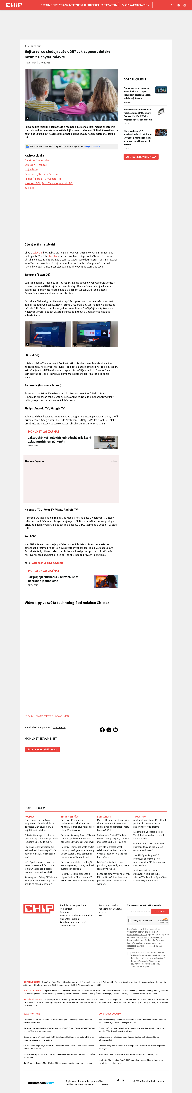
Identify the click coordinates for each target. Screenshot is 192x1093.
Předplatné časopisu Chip (73, 905)
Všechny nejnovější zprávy (42, 749)
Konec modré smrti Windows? (154, 999)
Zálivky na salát (161, 991)
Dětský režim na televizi (38, 160)
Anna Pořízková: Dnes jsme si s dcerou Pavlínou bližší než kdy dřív (128, 1054)
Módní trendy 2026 (66, 985)
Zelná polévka (48, 994)
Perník (84, 994)
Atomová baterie (70, 1002)
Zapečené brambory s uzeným (143, 994)
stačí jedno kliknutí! (91, 146)
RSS (100, 915)
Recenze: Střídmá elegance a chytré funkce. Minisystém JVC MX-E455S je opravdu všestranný (77, 877)
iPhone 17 (132, 1002)
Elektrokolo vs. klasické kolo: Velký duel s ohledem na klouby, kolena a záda (149, 835)
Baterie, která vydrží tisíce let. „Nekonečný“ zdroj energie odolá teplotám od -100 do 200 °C (41, 838)
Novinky (45, 5)
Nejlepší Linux (31, 1005)
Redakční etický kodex (110, 908)
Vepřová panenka (52, 991)
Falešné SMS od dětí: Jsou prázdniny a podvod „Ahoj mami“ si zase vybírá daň (113, 865)
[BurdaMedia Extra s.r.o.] (38, 908)
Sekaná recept (72, 994)
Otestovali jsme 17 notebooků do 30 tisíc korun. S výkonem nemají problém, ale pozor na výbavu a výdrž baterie (138, 138)
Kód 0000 (30, 188)
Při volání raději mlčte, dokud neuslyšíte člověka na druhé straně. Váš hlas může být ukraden (59, 1055)
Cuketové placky (32, 994)
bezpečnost (104, 816)
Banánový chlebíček (111, 991)
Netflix (53, 256)
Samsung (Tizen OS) (36, 164)
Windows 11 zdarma (34, 1002)
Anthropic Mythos (53, 1002)
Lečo (91, 994)
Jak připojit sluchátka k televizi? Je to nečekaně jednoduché (53, 579)
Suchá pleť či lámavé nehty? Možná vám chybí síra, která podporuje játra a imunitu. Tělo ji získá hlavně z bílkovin (132, 1029)
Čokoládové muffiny (91, 991)
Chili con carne (128, 991)
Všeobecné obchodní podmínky (76, 915)
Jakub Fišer (30, 62)
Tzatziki (60, 994)
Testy (54, 5)
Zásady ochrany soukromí (73, 922)
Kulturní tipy (161, 982)
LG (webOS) (31, 169)
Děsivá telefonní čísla (51, 982)
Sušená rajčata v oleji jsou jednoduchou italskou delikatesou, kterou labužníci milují (129, 1038)
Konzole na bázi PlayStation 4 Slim (95, 1002)
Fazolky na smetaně (71, 991)
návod (58, 716)
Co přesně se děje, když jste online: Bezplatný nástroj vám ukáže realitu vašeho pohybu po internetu (58, 1047)
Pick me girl (107, 982)
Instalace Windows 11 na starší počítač (104, 999)
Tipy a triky (110, 5)
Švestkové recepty (104, 994)
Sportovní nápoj (144, 991)
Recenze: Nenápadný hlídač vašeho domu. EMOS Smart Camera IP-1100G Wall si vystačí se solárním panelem (138, 114)
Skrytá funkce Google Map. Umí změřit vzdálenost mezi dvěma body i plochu (57, 1063)
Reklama (64, 912)
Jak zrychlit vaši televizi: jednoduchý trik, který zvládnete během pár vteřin (59, 439)
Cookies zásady (67, 925)
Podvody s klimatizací (158, 1002)
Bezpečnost (76, 5)
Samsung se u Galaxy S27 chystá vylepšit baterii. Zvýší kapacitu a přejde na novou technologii (41, 880)
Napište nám (59, 727)
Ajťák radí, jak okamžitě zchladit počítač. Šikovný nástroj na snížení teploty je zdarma (149, 823)
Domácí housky (121, 994)
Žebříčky (63, 5)
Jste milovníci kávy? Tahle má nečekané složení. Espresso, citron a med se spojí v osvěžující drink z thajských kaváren (132, 1021)
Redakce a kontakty (108, 905)
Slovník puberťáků (71, 982)
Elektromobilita (93, 5)
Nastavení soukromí (70, 919)
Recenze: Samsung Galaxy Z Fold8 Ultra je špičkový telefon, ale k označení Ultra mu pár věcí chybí (78, 838)
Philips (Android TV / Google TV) (43, 178)
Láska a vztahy (147, 982)
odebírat (160, 911)
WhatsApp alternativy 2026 (89, 985)
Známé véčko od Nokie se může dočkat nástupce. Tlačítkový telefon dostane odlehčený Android (138, 93)
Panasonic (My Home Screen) (41, 174)
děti (66, 716)
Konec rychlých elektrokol (73, 999)
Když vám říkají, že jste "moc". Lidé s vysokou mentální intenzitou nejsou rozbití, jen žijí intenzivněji (131, 1061)
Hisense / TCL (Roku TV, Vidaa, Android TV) (49, 183)
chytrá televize (44, 716)
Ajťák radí (27, 985)
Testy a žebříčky (70, 816)
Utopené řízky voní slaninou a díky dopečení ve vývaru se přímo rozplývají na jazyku (132, 1047)
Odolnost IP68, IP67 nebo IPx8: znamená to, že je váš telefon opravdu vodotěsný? (148, 847)
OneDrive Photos (131, 999)
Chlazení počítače (52, 999)
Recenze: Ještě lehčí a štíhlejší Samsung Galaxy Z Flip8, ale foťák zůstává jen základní (77, 865)
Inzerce (102, 912)
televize (37, 252)
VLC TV (143, 1002)
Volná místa (66, 908)
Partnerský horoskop (91, 982)
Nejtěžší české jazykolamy (126, 982)
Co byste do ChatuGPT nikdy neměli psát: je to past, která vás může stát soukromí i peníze (113, 838)
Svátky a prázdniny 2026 (45, 985)
